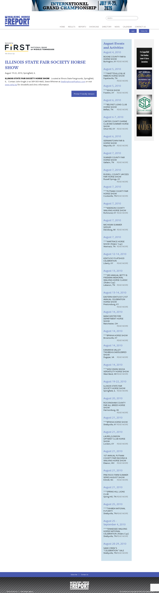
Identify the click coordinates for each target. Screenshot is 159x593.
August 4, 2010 (112, 52)
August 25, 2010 (112, 504)
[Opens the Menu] (151, 25)
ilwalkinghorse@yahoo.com (73, 81)
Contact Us (84, 574)
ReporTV (82, 26)
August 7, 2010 (112, 153)
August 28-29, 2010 (114, 543)
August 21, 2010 (112, 417)
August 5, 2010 (112, 69)
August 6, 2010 (112, 100)
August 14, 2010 (112, 312)
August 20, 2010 (112, 398)
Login (133, 31)
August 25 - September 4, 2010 (114, 522)
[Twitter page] (145, 18)
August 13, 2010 (112, 271)
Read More (122, 61)
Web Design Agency (26, 591)
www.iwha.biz (11, 84)
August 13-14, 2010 (114, 292)
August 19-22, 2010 (114, 381)
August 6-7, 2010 (113, 117)
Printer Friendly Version (84, 93)
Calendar (127, 26)
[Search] (136, 18)
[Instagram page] (150, 18)
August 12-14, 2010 (114, 254)
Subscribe (144, 31)
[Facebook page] (141, 18)
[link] (62, 26)
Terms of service (12, 591)
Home (62, 26)
